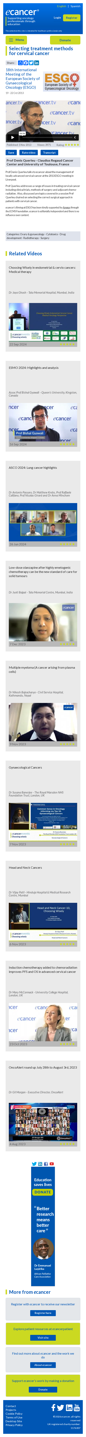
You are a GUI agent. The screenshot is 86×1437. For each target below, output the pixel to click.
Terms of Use (14, 1417)
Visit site (43, 1337)
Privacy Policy (14, 1425)
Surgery (45, 238)
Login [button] (57, 17)
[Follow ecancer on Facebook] (53, 1407)
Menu (19, 39)
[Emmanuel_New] (43, 1226)
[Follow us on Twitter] (34, 1163)
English (61, 6)
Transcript (49, 152)
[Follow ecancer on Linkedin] (69, 1407)
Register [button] (71, 17)
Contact (11, 1406)
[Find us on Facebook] (45, 1163)
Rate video (28, 152)
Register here (43, 1313)
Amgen (66, 207)
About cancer (43, 1365)
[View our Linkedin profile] (40, 1163)
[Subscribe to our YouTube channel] (51, 1163)
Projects (11, 1409)
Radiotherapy (31, 238)
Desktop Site (14, 1421)
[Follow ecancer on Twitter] (60, 1407)
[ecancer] (23, 12)
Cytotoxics (52, 234)
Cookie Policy (14, 1413)
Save (11, 152)
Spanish (75, 6)
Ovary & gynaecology (32, 234)
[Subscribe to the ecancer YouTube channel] (76, 1407)
